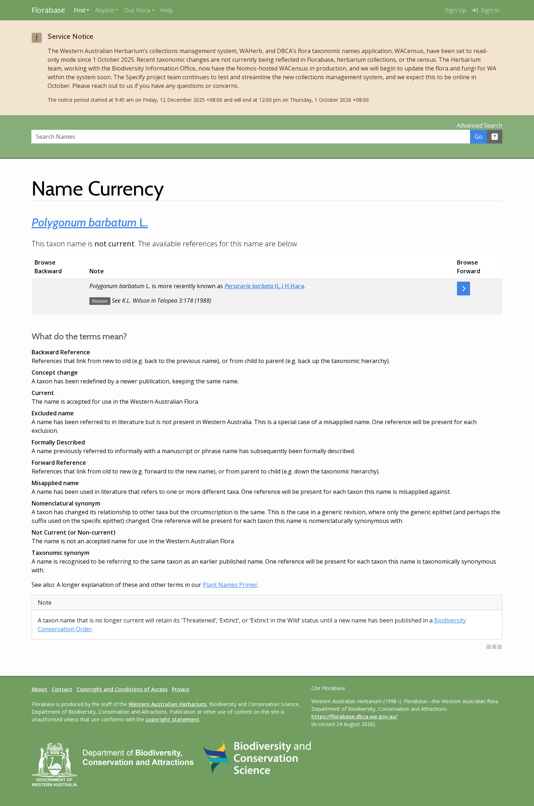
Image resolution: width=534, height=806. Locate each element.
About (39, 689)
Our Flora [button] (137, 10)
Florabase (48, 10)
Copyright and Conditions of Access (122, 689)
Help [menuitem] (166, 10)
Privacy (181, 689)
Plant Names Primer (230, 585)
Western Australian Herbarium (167, 704)
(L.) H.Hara (264, 286)
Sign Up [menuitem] (455, 10)
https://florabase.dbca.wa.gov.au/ (354, 716)
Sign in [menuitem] (489, 10)
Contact (62, 689)
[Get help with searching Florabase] (495, 137)
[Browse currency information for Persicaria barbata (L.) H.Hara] (463, 288)
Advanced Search (479, 125)
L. (90, 222)
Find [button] (79, 10)
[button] (106, 10)
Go (478, 137)
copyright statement (172, 719)
